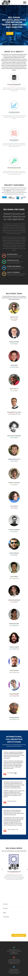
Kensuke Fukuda (11, 801)
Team (9, 33)
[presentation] (4, 255)
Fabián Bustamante (12, 830)
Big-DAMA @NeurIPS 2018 (14, 871)
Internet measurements (14, 266)
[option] (14, 867)
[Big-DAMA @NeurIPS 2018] (14, 862)
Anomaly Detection (13, 260)
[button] (1, 868)
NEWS (18, 33)
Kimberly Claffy (12, 773)
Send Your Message (19, 935)
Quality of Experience (13, 272)
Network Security (12, 254)
